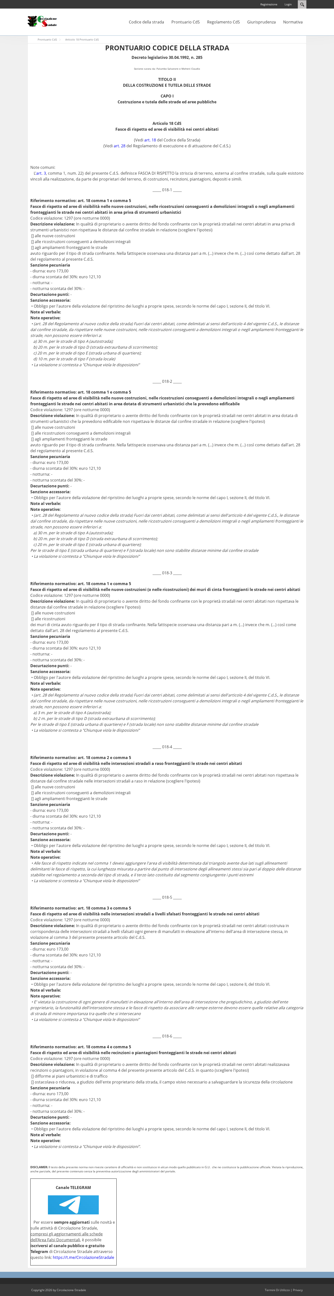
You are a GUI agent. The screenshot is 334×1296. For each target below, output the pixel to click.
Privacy (298, 1290)
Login (288, 4)
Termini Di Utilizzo (277, 1290)
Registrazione (268, 4)
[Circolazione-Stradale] (42, 21)
